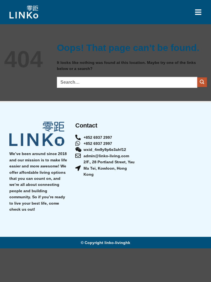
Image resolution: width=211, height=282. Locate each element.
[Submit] (202, 82)
